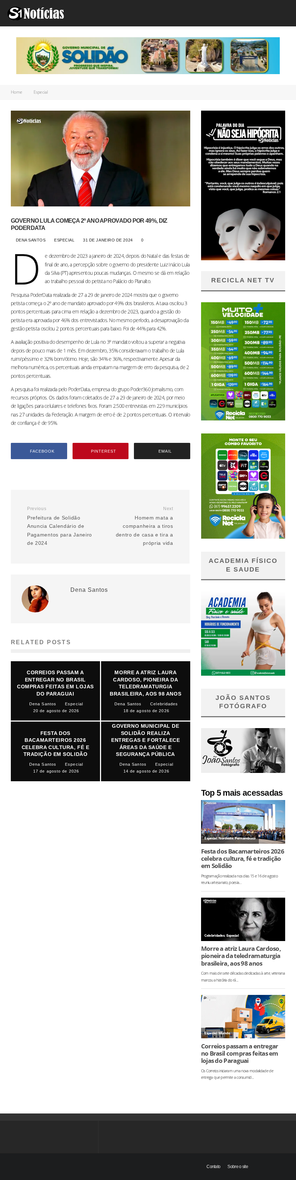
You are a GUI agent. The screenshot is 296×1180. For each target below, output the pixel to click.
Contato (213, 1166)
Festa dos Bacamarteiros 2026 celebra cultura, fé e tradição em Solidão (242, 858)
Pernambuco (245, 838)
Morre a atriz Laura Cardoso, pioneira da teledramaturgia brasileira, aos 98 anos (241, 956)
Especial (65, 240)
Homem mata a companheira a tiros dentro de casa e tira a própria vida (144, 526)
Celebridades (214, 935)
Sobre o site (237, 1166)
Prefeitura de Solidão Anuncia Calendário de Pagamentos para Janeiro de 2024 (59, 526)
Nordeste (225, 838)
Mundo (224, 1033)
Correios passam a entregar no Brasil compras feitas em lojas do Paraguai (239, 1053)
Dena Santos (29, 240)
